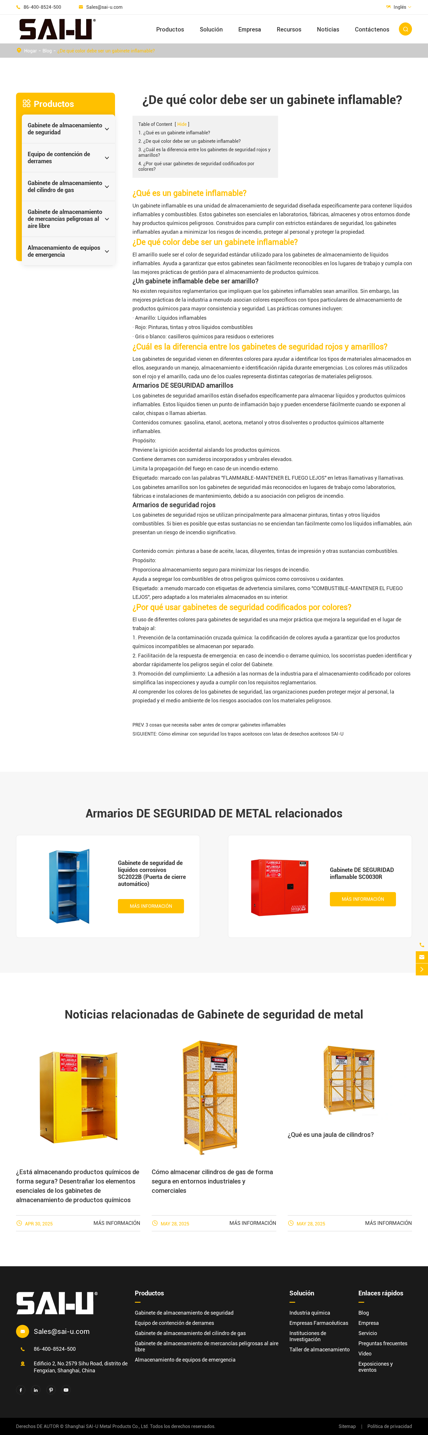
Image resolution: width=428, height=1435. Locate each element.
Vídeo (365, 1353)
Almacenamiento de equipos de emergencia (64, 251)
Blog (47, 51)
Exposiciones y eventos (375, 1367)
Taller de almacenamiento (319, 1349)
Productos (170, 29)
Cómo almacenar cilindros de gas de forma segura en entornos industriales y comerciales (212, 1181)
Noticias (328, 29)
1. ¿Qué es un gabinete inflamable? (174, 133)
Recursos (289, 29)
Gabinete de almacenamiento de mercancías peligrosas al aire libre (65, 218)
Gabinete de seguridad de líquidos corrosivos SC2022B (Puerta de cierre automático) (152, 873)
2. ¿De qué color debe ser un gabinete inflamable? (189, 141)
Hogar (30, 51)
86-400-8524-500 (42, 7)
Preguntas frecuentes (382, 1343)
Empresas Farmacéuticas (318, 1323)
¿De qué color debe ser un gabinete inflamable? (106, 51)
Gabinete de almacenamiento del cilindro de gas (65, 187)
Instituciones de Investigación (307, 1336)
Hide (182, 124)
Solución (211, 29)
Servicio (367, 1333)
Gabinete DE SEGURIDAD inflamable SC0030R (362, 873)
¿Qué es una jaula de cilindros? (331, 1135)
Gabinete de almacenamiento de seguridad (65, 129)
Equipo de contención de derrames (59, 158)
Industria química (309, 1313)
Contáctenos (372, 29)
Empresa (249, 29)
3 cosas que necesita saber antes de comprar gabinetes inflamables (216, 725)
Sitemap (347, 1426)
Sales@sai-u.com (104, 7)
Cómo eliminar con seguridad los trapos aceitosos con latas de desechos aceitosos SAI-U (251, 734)
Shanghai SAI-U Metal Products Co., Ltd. (107, 1426)
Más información (151, 906)
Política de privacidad (389, 1426)
